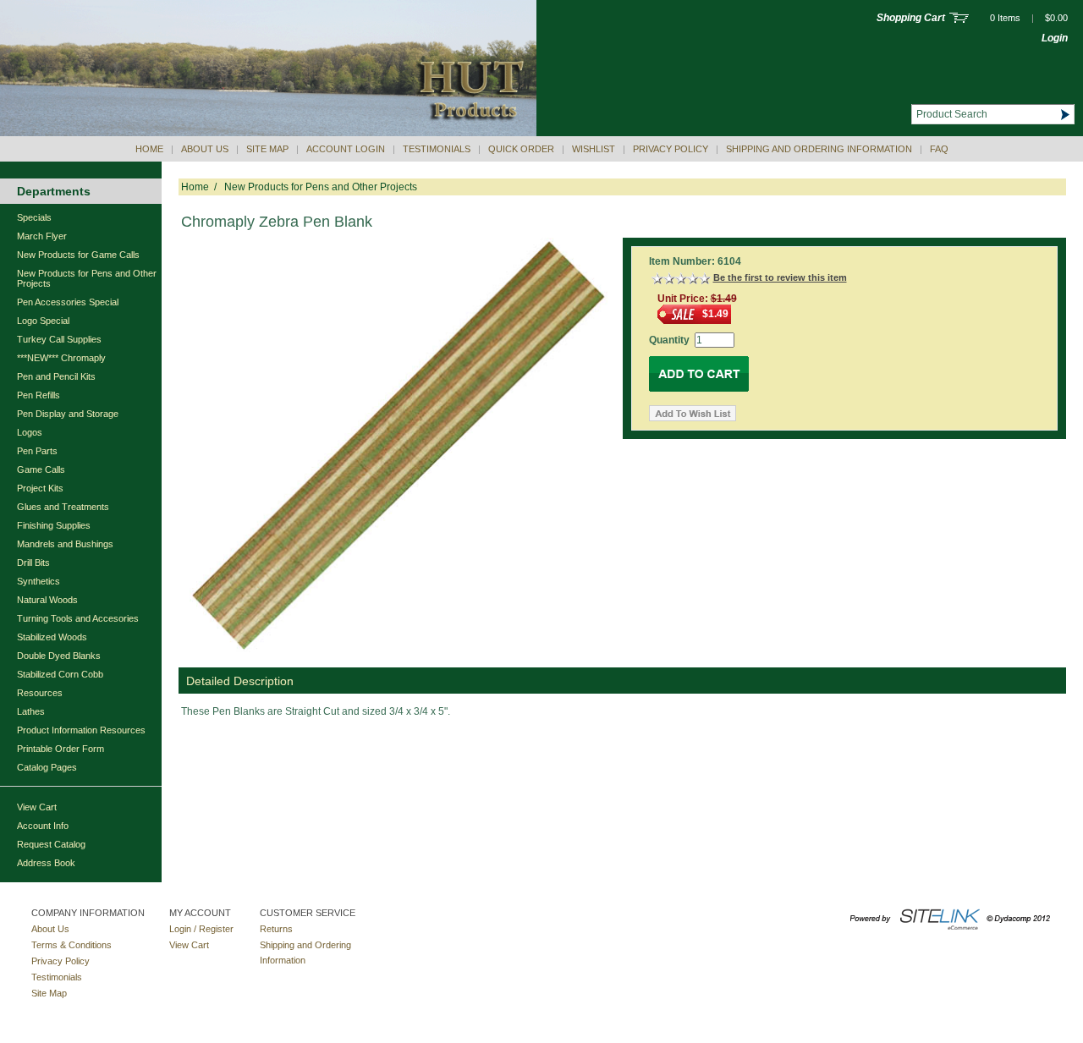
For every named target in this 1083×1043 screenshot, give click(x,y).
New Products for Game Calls (78, 255)
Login (1055, 38)
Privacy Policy (670, 149)
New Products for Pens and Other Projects (87, 278)
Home (149, 149)
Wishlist (593, 149)
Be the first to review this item (780, 277)
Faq (939, 149)
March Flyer (42, 236)
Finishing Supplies (54, 525)
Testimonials (436, 149)
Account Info (43, 826)
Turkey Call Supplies (59, 339)
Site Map (267, 149)
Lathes (31, 711)
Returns (276, 929)
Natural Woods (47, 600)
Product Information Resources (81, 730)
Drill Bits (33, 562)
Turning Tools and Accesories (78, 618)
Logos (29, 432)
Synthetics (38, 581)
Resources (40, 693)
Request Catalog (51, 844)
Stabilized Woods (52, 637)
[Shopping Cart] (959, 19)
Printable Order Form (60, 749)
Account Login (345, 149)
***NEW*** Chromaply (61, 358)
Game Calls (41, 469)
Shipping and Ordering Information (819, 149)
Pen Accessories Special (67, 302)
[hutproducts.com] (268, 133)
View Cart (37, 807)
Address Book (46, 863)
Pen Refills (38, 395)
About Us (204, 149)
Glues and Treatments (63, 507)
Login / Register (201, 929)
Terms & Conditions (71, 945)
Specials (34, 217)
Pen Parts (37, 451)
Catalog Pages (47, 767)
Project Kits (40, 488)
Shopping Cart (911, 18)
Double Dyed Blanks (59, 656)
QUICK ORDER (521, 149)
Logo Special (43, 321)
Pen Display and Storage (67, 414)
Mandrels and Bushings (65, 544)
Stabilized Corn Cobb (60, 674)
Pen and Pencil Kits (56, 376)
